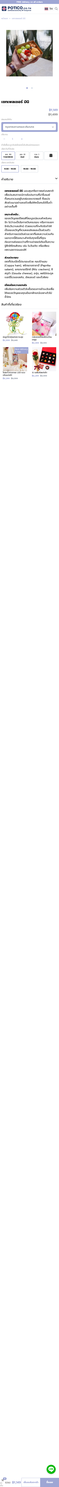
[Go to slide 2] (32, 88)
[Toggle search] (56, 8)
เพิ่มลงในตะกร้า (31, 1482)
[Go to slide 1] (27, 88)
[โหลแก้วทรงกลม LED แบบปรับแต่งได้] (14, 363)
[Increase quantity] (22, 139)
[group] (29, 53)
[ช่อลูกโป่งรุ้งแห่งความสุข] (14, 328)
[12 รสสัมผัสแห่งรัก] (44, 363)
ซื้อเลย (49, 1482)
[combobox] (49, 9)
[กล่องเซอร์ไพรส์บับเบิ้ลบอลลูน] (44, 328)
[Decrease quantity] (4, 139)
